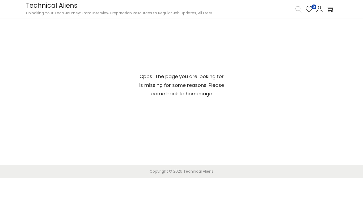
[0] (309, 9)
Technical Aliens (51, 5)
